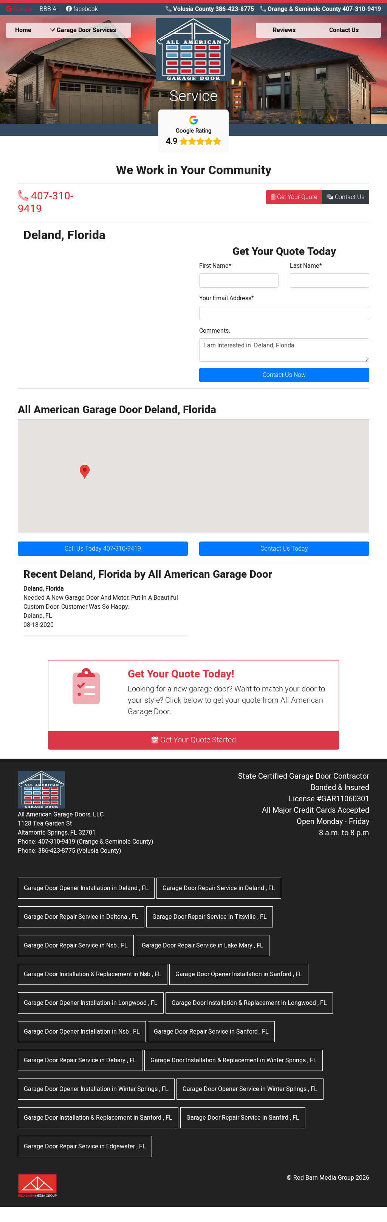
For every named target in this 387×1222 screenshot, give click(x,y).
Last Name (306, 265)
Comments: (214, 330)
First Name (215, 265)
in (86, 888)
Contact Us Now (284, 375)
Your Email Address (226, 298)
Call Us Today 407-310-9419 (103, 548)
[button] (85, 472)
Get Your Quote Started (197, 739)
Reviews (284, 30)
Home (23, 30)
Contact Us (348, 197)
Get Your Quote (296, 197)
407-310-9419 (45, 202)
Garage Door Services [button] (85, 30)
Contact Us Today (284, 548)
